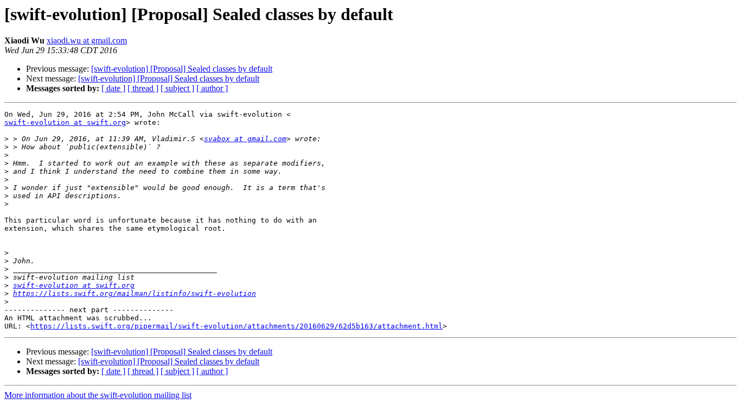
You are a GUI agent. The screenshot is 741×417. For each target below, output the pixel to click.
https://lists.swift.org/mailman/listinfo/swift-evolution (134, 293)
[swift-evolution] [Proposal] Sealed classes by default (181, 68)
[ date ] (113, 88)
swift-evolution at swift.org (65, 122)
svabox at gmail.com (245, 139)
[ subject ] (177, 88)
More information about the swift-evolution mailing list (97, 395)
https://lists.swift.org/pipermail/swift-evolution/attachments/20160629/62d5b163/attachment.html (236, 326)
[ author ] (212, 88)
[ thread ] (142, 88)
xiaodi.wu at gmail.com (87, 40)
